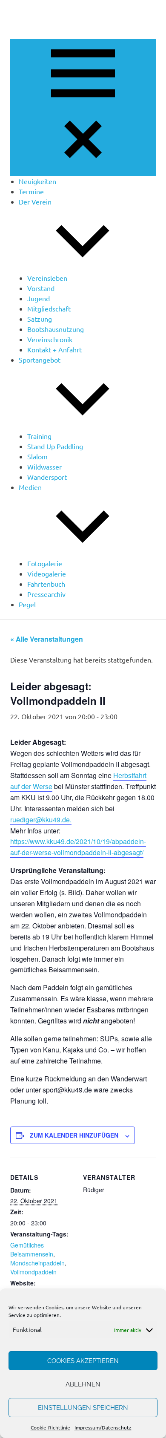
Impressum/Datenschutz (103, 1427)
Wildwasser (44, 466)
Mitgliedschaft (49, 308)
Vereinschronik (49, 339)
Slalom (37, 456)
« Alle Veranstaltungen (46, 639)
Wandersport (47, 477)
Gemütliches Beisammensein (31, 1249)
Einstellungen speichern (83, 1408)
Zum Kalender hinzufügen (74, 1135)
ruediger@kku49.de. (41, 819)
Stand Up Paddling (55, 446)
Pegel (27, 604)
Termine (31, 191)
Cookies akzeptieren (83, 1361)
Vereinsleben (47, 278)
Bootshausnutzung (55, 329)
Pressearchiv (46, 594)
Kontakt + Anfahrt (54, 349)
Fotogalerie (44, 563)
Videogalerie (46, 573)
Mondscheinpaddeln (37, 1263)
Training (39, 436)
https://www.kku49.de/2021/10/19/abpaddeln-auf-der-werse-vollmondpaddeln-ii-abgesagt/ (78, 846)
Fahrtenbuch (46, 583)
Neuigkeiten (37, 181)
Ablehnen (83, 1384)
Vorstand (40, 288)
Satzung (39, 318)
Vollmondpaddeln (33, 1272)
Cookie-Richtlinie (50, 1427)
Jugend (38, 298)
